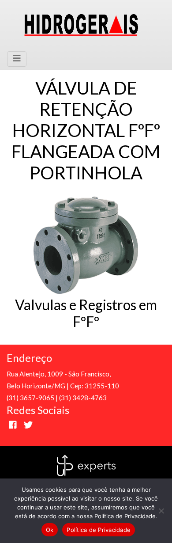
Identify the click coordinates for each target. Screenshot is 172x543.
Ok (50, 529)
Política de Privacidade (99, 529)
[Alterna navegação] (16, 59)
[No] (161, 510)
